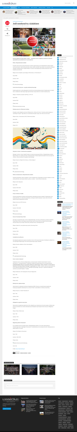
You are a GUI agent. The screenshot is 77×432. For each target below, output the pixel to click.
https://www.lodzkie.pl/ (20, 348)
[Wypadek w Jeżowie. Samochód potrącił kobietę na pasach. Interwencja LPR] (42, 401)
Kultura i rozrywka (26, 7)
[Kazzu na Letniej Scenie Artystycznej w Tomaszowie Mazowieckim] (59, 233)
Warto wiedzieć (34, 7)
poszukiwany (61, 413)
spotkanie (60, 415)
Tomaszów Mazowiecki (66, 214)
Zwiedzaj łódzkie (42, 7)
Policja (68, 411)
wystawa (68, 422)
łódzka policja (63, 427)
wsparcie (60, 422)
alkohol (60, 401)
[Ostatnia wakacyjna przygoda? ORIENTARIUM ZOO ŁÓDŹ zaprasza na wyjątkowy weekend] (40, 12)
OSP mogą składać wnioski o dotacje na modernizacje (50, 413)
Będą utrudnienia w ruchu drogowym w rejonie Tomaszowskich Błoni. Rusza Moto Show (70, 12)
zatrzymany (60, 426)
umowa (69, 417)
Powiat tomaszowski (66, 212)
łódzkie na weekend (23, 353)
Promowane (15, 21)
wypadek (64, 422)
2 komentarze (48, 410)
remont (68, 413)
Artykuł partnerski (65, 211)
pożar (65, 413)
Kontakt (48, 7)
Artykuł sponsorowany (66, 204)
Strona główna (6, 7)
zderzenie (65, 426)
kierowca (71, 402)
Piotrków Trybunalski (62, 411)
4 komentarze (48, 403)
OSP (71, 408)
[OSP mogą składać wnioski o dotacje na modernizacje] (42, 413)
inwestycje (67, 402)
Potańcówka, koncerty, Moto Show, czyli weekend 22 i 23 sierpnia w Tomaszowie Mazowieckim (58, 12)
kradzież (60, 406)
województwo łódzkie (67, 420)
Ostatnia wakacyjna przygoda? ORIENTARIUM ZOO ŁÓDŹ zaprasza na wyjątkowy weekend (46, 12)
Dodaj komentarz (7, 30)
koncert (63, 404)
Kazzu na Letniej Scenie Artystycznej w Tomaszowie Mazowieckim (67, 238)
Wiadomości (13, 7)
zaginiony (60, 424)
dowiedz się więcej (6, 408)
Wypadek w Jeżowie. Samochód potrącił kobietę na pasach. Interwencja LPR (50, 401)
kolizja (60, 404)
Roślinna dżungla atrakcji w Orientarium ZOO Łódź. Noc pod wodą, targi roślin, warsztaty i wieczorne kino (34, 12)
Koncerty (17, 353)
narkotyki (70, 406)
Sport (19, 7)
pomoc (71, 411)
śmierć (72, 427)
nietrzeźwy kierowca (62, 408)
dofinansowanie (61, 402)
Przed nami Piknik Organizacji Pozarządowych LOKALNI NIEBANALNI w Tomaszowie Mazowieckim (9, 12)
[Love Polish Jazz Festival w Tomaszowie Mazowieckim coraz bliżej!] (59, 242)
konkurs (71, 404)
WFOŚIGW (60, 420)
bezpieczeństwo (65, 401)
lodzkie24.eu (7, 26)
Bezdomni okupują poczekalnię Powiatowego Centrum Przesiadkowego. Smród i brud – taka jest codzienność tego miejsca (50, 407)
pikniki (29, 353)
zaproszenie (65, 424)
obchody (68, 408)
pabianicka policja (62, 410)
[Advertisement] (65, 268)
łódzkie (68, 427)
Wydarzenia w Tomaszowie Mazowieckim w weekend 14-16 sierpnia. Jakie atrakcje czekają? (22, 12)
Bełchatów (71, 401)
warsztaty (68, 418)
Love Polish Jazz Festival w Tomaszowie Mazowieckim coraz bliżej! (67, 248)
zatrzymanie (70, 424)
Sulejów (64, 415)
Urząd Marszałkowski (62, 418)
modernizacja (65, 406)
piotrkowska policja (69, 410)
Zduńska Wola (70, 426)
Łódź (72, 204)
